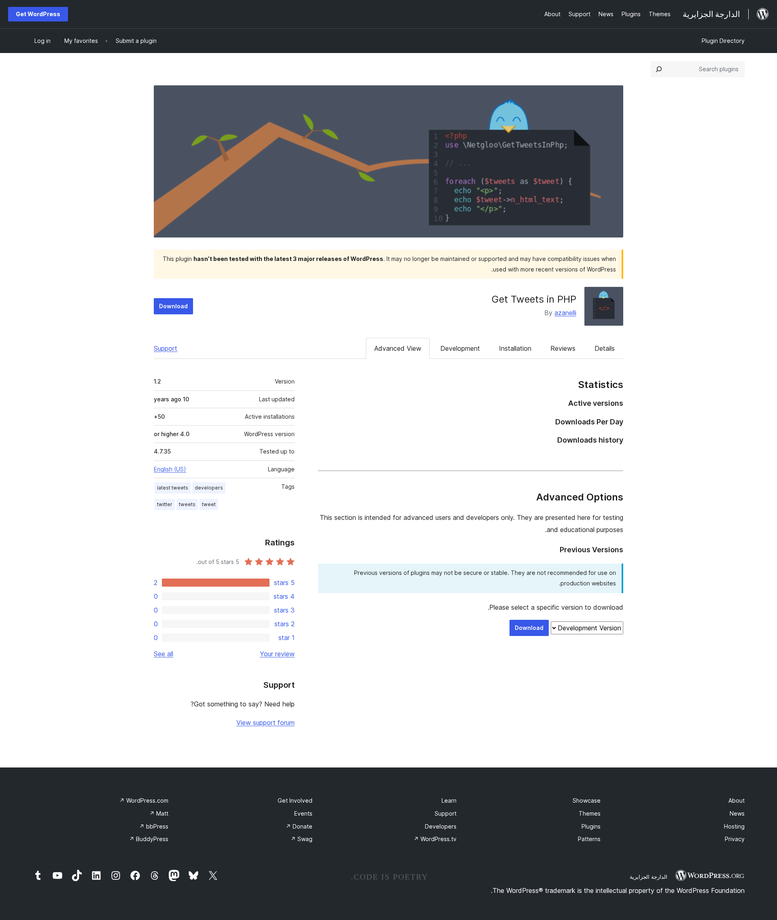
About (736, 800)
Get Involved (295, 800)
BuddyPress (148, 838)
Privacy (735, 838)
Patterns (589, 838)
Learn (449, 800)
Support (165, 348)
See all (163, 654)
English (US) (170, 469)
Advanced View (397, 348)
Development (460, 348)
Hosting (734, 826)
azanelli (565, 313)
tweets (187, 504)
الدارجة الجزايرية (648, 876)
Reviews (562, 348)
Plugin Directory (723, 40)
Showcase (587, 800)
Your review (277, 654)
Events (303, 813)
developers (209, 488)
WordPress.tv (435, 838)
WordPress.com (143, 800)
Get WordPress (38, 14)
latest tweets (172, 488)
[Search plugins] (659, 69)
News (737, 813)
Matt (158, 813)
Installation (515, 348)
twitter (164, 504)
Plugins (591, 826)
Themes (590, 813)
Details (604, 348)
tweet (209, 504)
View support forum (265, 723)
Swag (301, 838)
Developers (440, 826)
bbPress (153, 826)
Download (173, 306)
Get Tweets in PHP (534, 299)
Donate (299, 826)
